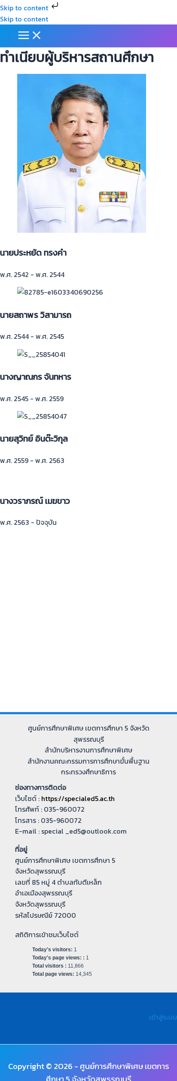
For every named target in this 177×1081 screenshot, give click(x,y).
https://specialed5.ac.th (78, 798)
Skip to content (25, 8)
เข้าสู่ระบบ (163, 1017)
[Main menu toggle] (30, 35)
